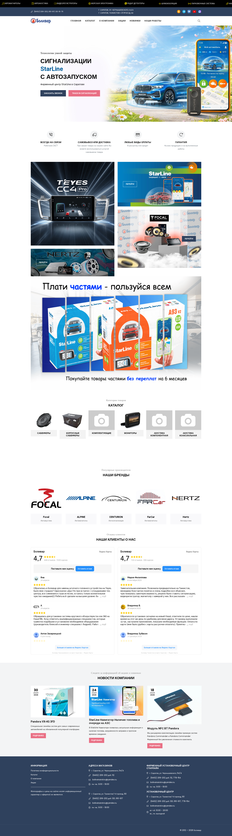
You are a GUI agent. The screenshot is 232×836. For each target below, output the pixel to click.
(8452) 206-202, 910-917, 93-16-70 (48, 11)
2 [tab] (116, 116)
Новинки (135, 20)
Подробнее (38, 735)
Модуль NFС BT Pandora (163, 728)
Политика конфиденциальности (45, 770)
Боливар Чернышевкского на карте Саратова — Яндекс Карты (72, 653)
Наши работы (152, 20)
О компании (106, 20)
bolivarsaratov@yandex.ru (104, 779)
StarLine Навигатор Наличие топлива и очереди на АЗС (114, 721)
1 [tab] (113, 116)
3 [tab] (119, 116)
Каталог (90, 20)
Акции (122, 20)
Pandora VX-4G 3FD (43, 722)
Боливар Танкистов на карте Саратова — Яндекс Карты (159, 653)
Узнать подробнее (130, 82)
